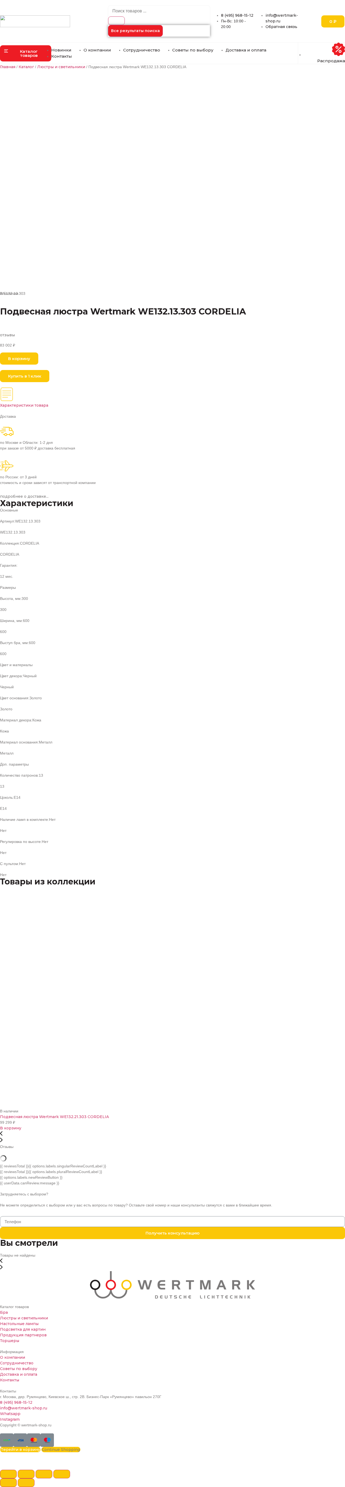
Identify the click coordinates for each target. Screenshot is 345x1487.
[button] (25, 53)
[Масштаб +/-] (61, 1474)
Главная (7, 66)
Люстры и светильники (61, 66)
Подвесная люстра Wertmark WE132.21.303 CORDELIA (54, 1116)
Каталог (26, 66)
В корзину (10, 1128)
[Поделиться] (26, 1474)
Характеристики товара (24, 405)
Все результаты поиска (135, 30)
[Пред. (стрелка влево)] (8, 1482)
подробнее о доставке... (24, 496)
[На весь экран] (44, 1474)
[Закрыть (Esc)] (8, 1474)
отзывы (7, 335)
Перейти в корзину (20, 1449)
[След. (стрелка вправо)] (26, 1482)
